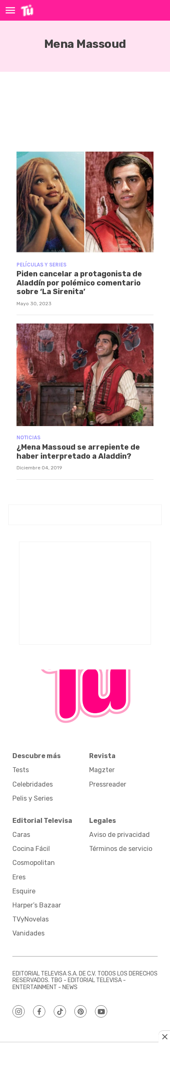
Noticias (28, 437)
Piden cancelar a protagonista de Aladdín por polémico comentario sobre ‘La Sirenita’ (79, 282)
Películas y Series (41, 265)
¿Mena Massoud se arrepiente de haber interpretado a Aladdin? (78, 452)
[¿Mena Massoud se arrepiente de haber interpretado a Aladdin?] (85, 374)
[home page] (27, 10)
